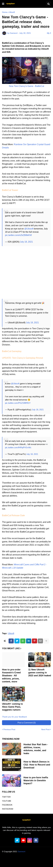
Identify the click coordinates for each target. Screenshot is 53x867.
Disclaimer (42, 859)
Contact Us (31, 862)
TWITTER (6, 797)
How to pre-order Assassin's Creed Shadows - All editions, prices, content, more (11, 675)
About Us (10, 859)
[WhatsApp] (22, 641)
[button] (3, 3)
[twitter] (17, 840)
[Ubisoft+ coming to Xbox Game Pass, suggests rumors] (13, 694)
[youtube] (23, 840)
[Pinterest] (34, 641)
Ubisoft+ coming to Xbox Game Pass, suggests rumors (12, 707)
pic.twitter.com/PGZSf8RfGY (18, 403)
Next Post (45, 729)
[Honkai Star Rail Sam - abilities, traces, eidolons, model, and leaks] (11, 749)
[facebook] (35, 840)
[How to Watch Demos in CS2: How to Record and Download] (11, 765)
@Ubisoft (28, 229)
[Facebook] (11, 641)
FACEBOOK (7, 805)
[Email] (40, 641)
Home (4, 12)
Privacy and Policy (15, 862)
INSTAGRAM (7, 809)
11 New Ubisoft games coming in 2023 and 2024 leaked (39, 672)
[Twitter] (17, 641)
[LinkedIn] (28, 641)
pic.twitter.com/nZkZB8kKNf (18, 235)
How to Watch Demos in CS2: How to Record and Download (37, 764)
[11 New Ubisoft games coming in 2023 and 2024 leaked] (39, 659)
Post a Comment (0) (27, 722)
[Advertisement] (26, 272)
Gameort (21, 851)
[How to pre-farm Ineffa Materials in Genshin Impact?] (11, 780)
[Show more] (46, 641)
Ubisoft (12, 12)
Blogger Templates (32, 854)
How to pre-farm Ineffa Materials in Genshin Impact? (36, 780)
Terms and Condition (26, 859)
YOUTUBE (6, 801)
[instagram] (29, 840)
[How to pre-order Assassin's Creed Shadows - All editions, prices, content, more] (13, 659)
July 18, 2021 (26, 242)
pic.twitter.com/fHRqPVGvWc (18, 447)
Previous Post (9, 729)
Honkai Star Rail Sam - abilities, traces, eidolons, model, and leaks (36, 749)
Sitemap (41, 862)
